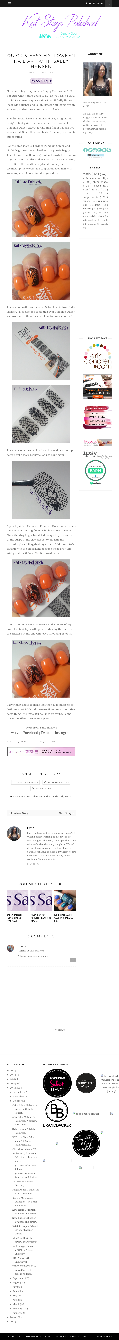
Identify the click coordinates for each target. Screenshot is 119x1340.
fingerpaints (91, 197)
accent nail (25, 796)
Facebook (31, 733)
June (15, 1291)
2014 (12, 1087)
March (16, 1304)
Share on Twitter (58, 782)
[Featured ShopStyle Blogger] (86, 1092)
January (17, 1313)
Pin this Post (43, 789)
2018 (12, 1070)
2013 (12, 1317)
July (15, 1286)
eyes (93, 178)
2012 (12, 1321)
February (18, 1308)
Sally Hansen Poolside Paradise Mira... (40, 918)
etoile (105, 220)
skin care (103, 201)
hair (101, 208)
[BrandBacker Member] (57, 1127)
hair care (103, 212)
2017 (12, 1074)
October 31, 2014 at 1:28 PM (31, 950)
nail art (48, 796)
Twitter (46, 733)
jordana (87, 212)
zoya (105, 174)
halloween (37, 796)
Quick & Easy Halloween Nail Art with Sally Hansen (24, 1109)
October (17, 1100)
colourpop (96, 204)
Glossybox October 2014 (24, 1149)
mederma (92, 224)
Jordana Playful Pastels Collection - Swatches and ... (24, 1157)
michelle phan (96, 216)
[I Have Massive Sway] (111, 1113)
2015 (12, 1083)
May (15, 1295)
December (18, 1092)
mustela (104, 224)
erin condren (90, 220)
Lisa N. (22, 946)
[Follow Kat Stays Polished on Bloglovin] (95, 156)
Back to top (103, 1337)
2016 (12, 1079)
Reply (73, 960)
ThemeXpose (30, 1336)
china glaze (100, 181)
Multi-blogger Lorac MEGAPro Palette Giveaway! (22, 1250)
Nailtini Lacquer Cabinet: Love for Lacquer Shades (25, 1230)
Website (16, 733)
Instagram (63, 733)
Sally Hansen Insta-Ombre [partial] (14, 918)
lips (105, 178)
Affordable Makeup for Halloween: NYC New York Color (24, 1121)
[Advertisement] (95, 286)
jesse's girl (100, 185)
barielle (87, 208)
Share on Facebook (27, 782)
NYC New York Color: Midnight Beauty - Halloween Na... (23, 1141)
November (19, 1096)
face (88, 193)
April (15, 1300)
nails (55, 796)
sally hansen (65, 796)
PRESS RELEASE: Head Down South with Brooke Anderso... (24, 1270)
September (19, 1278)
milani (87, 201)
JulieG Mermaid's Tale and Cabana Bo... (63, 918)
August (16, 1282)
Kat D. (31, 828)
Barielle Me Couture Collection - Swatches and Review (24, 1202)
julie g (96, 189)
